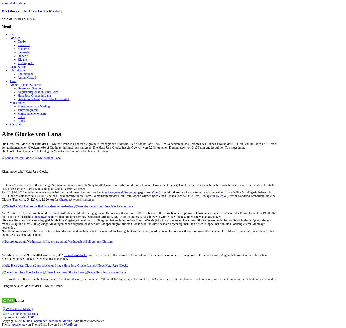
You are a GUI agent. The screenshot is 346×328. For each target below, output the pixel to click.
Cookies (21, 317)
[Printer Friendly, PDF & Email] (8, 299)
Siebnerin (24, 52)
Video (155, 192)
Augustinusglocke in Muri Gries (38, 92)
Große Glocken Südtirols (25, 84)
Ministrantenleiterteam (32, 113)
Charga (63, 199)
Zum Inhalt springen (14, 3)
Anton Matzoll (27, 77)
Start (12, 34)
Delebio (221, 196)
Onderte (23, 56)
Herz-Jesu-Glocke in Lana (34, 95)
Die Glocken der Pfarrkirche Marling (32, 11)
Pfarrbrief (16, 124)
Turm (13, 81)
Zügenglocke (26, 63)
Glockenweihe (41, 216)
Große (22, 41)
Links (21, 120)
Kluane (22, 59)
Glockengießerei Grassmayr (119, 192)
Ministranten (17, 102)
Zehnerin (23, 48)
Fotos (21, 117)
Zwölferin (24, 45)
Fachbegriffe (18, 66)
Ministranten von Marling (34, 106)
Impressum (8, 317)
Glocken (15, 38)
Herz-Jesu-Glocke (75, 255)
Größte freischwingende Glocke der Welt (43, 99)
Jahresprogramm (28, 110)
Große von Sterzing (30, 88)
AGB (30, 317)
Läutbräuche (17, 70)
